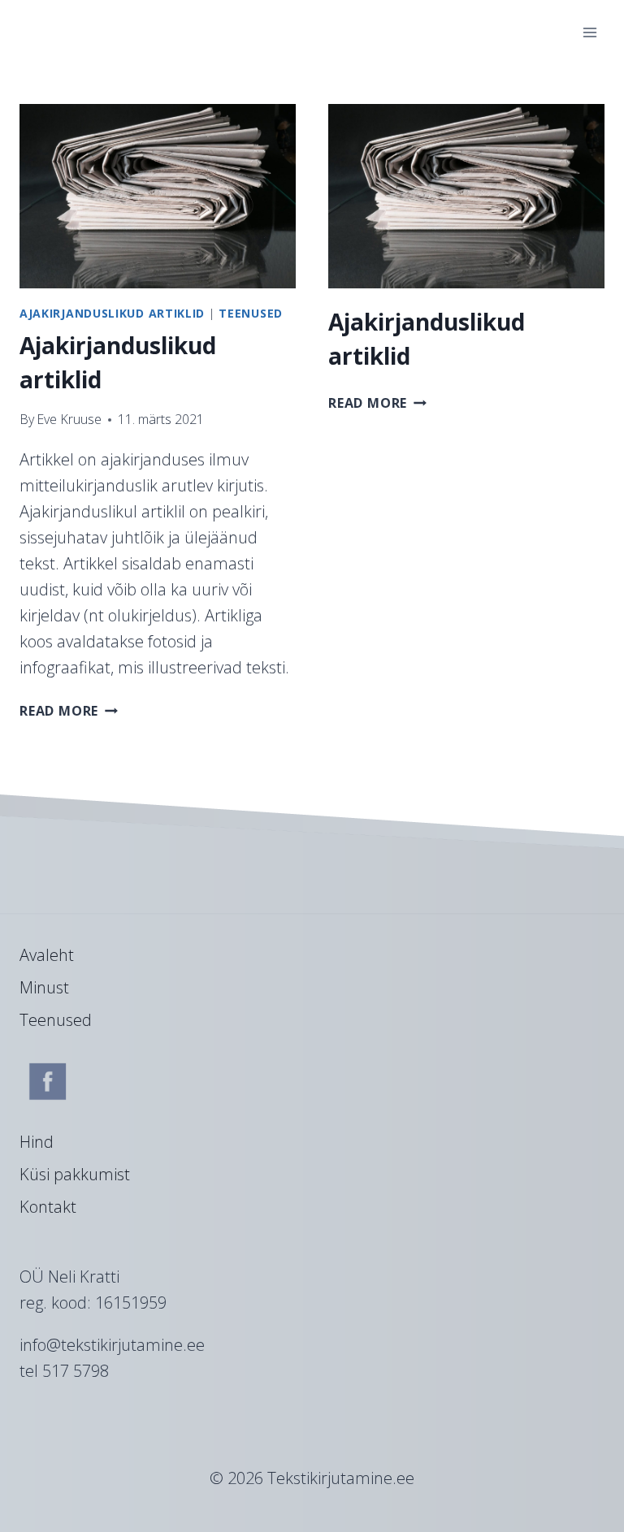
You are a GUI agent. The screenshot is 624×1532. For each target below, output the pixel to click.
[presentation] (158, 196)
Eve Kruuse (69, 419)
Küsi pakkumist (75, 1174)
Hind (37, 1142)
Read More (69, 711)
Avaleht (47, 955)
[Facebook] (48, 1081)
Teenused (251, 313)
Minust (44, 987)
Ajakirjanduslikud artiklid (112, 313)
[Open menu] (589, 32)
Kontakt (48, 1207)
